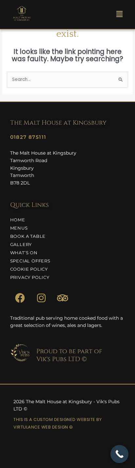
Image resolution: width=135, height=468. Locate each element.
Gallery (21, 244)
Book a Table (28, 236)
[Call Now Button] (119, 454)
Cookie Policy (29, 269)
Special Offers (30, 260)
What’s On (24, 252)
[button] (119, 14)
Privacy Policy (29, 277)
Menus (19, 228)
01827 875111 (28, 137)
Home (17, 219)
